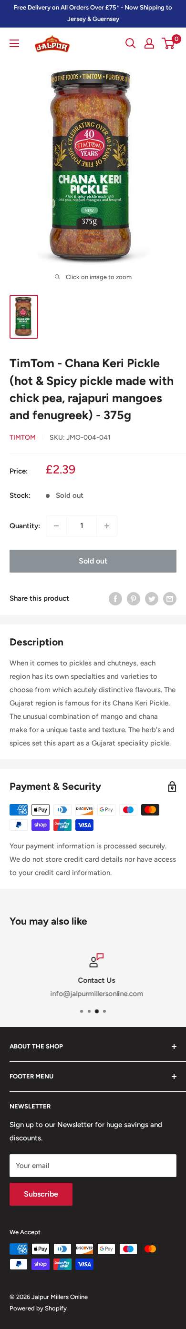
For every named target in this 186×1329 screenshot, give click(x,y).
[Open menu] (14, 43)
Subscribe (41, 1193)
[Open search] (130, 43)
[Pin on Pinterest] (133, 598)
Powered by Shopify (38, 1308)
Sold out (93, 560)
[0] (169, 43)
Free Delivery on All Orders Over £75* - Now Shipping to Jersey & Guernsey (93, 13)
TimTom (23, 437)
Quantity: (25, 526)
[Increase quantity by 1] (107, 526)
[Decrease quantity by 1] (56, 526)
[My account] (149, 43)
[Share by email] (169, 598)
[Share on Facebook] (115, 598)
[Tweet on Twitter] (151, 598)
